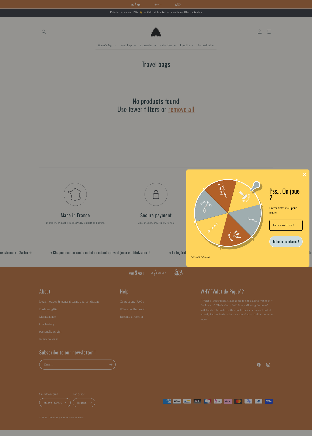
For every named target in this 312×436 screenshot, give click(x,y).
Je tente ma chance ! (286, 241)
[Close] (304, 174)
